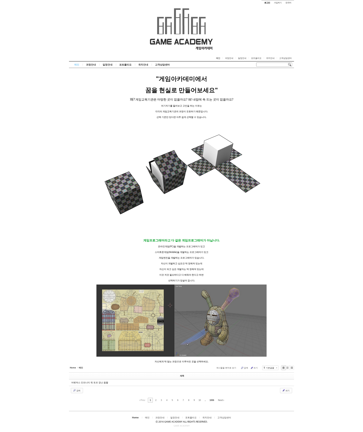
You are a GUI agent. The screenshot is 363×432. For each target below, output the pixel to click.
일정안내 (242, 58)
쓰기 (256, 367)
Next (220, 400)
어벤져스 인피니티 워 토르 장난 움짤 (89, 382)
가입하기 (278, 2)
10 (200, 400)
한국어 (288, 2)
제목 (182, 375)
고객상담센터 (285, 58)
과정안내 (229, 58)
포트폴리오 (256, 58)
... (205, 400)
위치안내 (270, 58)
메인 (218, 58)
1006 (211, 400)
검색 (246, 367)
